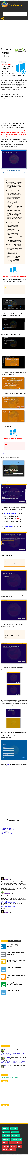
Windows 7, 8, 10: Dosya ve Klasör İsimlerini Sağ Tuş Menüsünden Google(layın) (16, 984)
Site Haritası (10, 25)
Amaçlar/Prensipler (17, 1139)
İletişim (6, 1142)
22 (2, 60)
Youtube (13, 1142)
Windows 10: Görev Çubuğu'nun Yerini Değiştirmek (15, 945)
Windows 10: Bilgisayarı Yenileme (14, 990)
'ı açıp (14, 289)
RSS (20, 1146)
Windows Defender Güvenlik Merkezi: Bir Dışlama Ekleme (15, 953)
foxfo (5, 1065)
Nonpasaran (7, 1049)
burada (7, 764)
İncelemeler (10, 22)
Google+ (14, 1146)
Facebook (6, 1146)
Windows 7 (3, 22)
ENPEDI (7, 19)
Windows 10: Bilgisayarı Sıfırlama (14, 968)
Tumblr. (6, 1149)
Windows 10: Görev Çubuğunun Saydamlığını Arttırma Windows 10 (7, 834)
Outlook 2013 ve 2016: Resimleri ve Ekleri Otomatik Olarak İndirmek (16, 961)
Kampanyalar (17, 22)
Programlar (3, 25)
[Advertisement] (14, 36)
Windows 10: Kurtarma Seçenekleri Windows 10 (7, 829)
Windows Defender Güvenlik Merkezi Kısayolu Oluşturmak (16, 976)
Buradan (5, 453)
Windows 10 (14, 19)
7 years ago (11, 1054)
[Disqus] (14, 857)
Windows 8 (21, 19)
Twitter (20, 1142)
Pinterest (13, 1149)
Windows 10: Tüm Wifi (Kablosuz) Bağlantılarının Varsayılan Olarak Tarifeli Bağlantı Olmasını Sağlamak (13, 1062)
